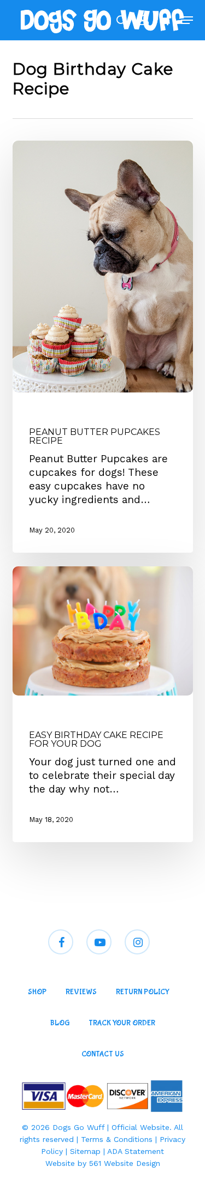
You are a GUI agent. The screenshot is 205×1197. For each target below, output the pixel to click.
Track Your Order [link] (122, 1023)
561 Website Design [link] (124, 1163)
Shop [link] (37, 992)
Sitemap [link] (85, 1151)
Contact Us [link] (102, 1054)
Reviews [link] (81, 992)
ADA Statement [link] (135, 1151)
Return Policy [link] (142, 992)
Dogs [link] (39, 411)
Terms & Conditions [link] (117, 1139)
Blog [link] (59, 1023)
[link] (101, 20)
